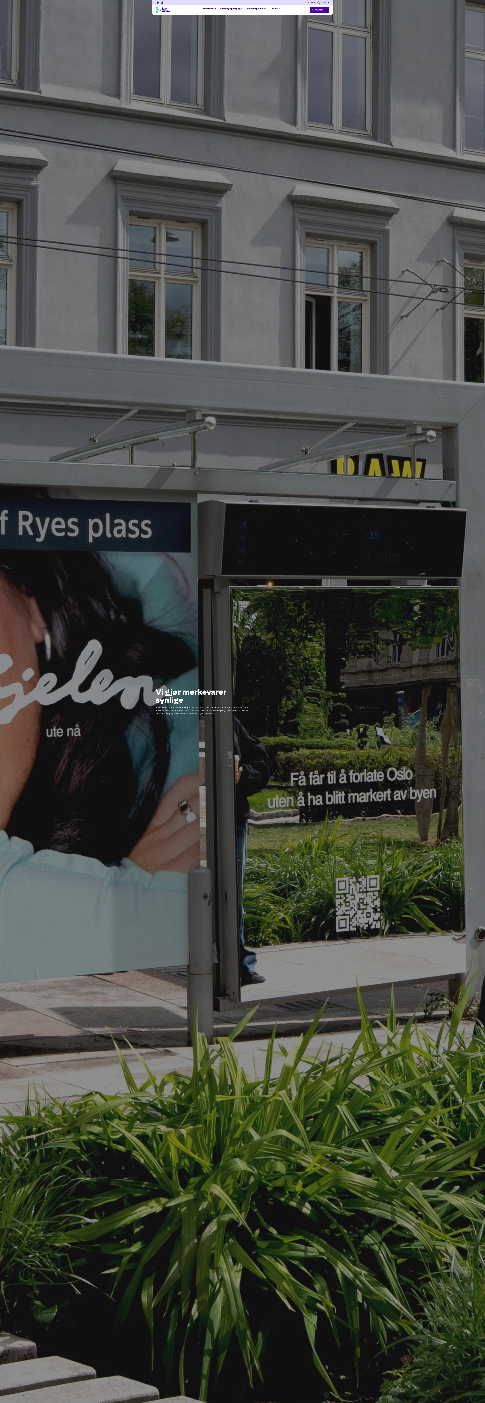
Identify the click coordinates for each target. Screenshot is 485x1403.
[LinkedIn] (162, 3)
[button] (318, 2)
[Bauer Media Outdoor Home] (163, 10)
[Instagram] (158, 3)
